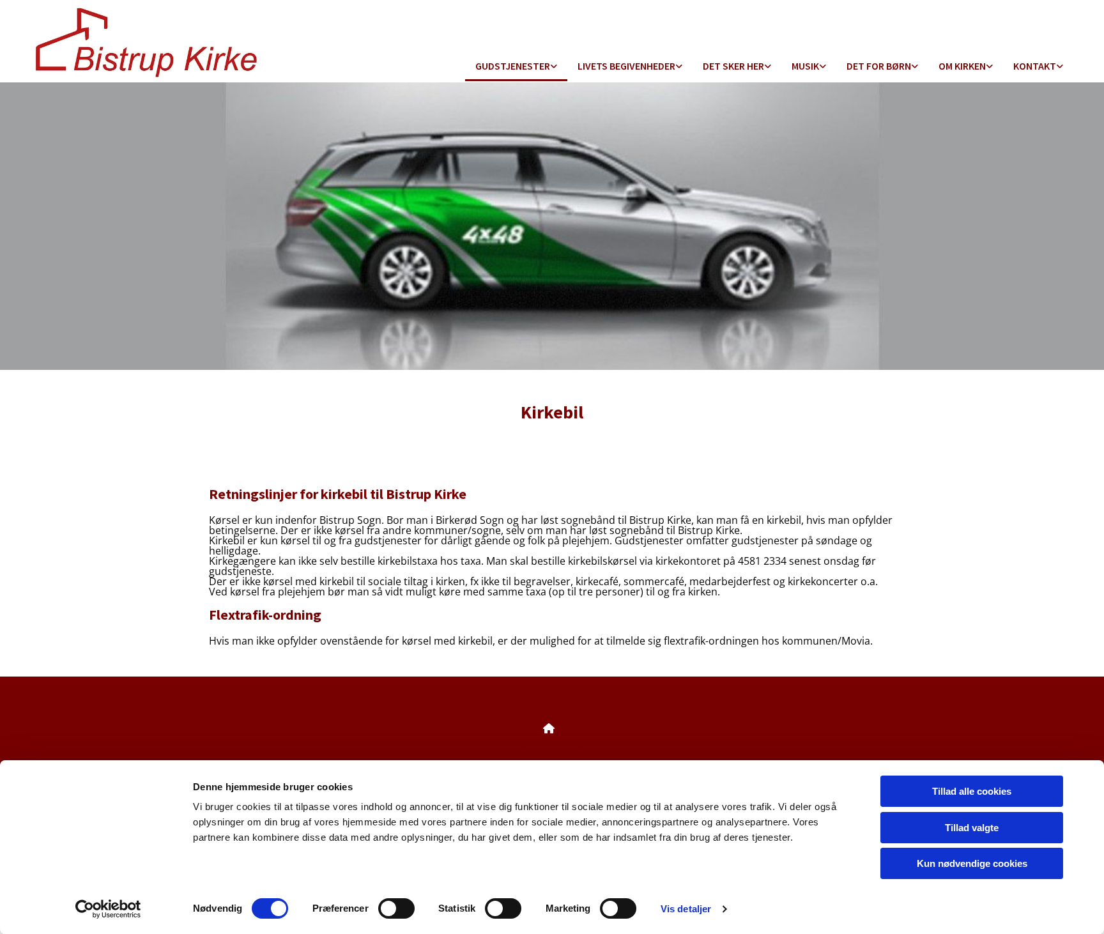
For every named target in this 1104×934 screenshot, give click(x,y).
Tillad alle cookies (971, 791)
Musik (805, 65)
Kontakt (1034, 65)
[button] (552, 728)
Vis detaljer (686, 908)
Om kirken (962, 65)
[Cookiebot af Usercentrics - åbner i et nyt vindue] (108, 909)
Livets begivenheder (626, 65)
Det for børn (879, 65)
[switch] (396, 908)
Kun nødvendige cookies (972, 863)
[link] (516, 66)
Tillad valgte (972, 827)
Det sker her (733, 65)
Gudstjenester (512, 65)
